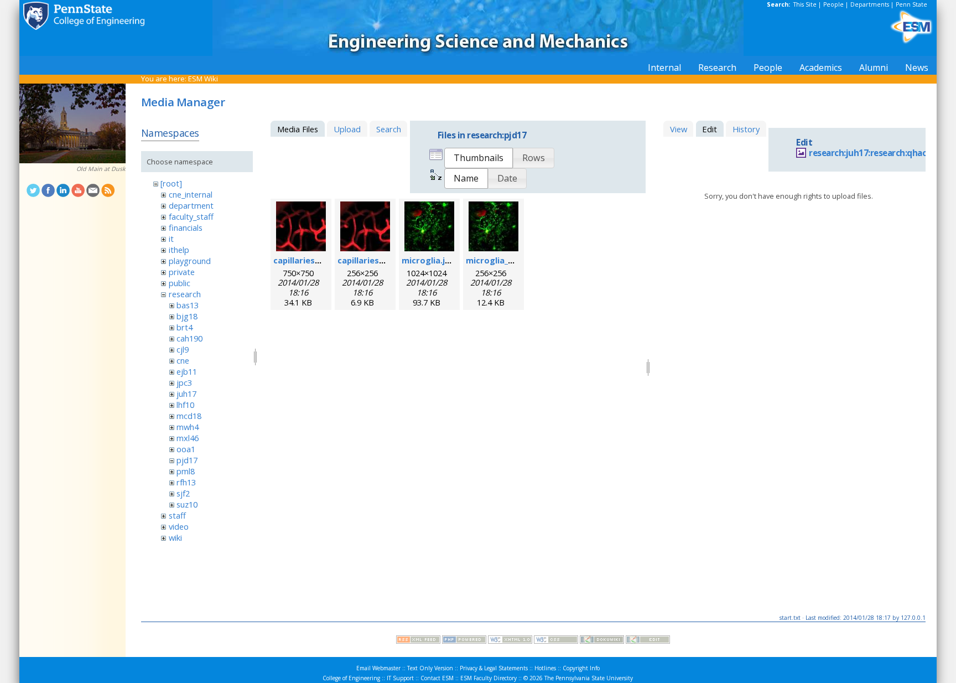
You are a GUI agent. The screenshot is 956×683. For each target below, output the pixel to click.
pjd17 (187, 459)
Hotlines (545, 668)
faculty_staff (191, 216)
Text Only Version (430, 668)
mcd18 (188, 415)
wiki (175, 537)
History (746, 128)
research (185, 293)
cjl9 (182, 349)
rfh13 (186, 482)
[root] (171, 183)
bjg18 (187, 316)
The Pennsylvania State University (588, 678)
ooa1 (185, 448)
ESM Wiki (203, 79)
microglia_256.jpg (501, 260)
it (171, 238)
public (179, 282)
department (191, 205)
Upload (347, 128)
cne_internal (190, 194)
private (182, 271)
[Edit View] (648, 641)
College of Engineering (351, 678)
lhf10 (185, 404)
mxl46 (187, 437)
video (179, 526)
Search (388, 128)
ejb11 (186, 371)
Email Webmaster (378, 668)
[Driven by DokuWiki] (602, 641)
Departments (869, 4)
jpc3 (184, 382)
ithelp (179, 249)
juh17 (186, 393)
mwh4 (187, 426)
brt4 (184, 327)
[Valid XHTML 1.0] (510, 641)
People (833, 4)
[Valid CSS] (556, 641)
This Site (805, 4)
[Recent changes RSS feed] (418, 641)
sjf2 (183, 493)
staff (177, 515)
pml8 (185, 471)
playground (190, 260)
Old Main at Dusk (101, 169)
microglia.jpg (428, 260)
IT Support (400, 678)
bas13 (187, 305)
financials (185, 227)
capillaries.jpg (301, 260)
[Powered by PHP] (464, 641)
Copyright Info (581, 668)
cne (182, 360)
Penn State (911, 4)
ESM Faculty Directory (488, 678)
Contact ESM (437, 678)
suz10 (187, 504)
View (678, 128)
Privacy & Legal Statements (494, 668)
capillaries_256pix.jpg (379, 260)
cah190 (189, 338)
